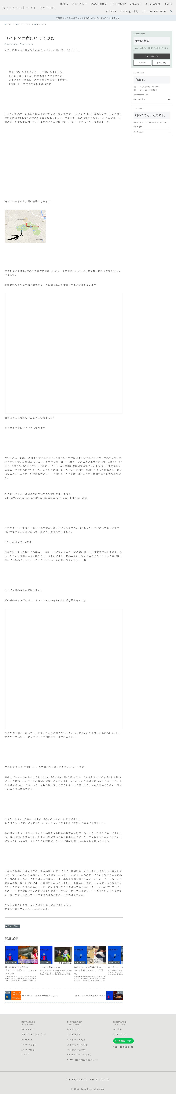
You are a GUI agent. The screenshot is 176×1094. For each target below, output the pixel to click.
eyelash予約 (161, 63)
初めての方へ (152, 127)
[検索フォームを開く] (171, 11)
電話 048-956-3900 (152, 94)
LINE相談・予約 (123, 1041)
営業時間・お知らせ (77, 1045)
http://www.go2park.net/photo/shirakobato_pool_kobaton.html (47, 498)
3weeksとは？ (29, 1045)
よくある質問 (152, 132)
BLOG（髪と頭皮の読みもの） (83, 1060)
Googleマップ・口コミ (79, 1055)
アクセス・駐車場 (76, 1050)
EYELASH (27, 1039)
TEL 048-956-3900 (123, 1047)
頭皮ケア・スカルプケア (33, 1034)
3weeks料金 (28, 1050)
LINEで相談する (152, 56)
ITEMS (25, 1055)
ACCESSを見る (152, 99)
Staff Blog (13, 926)
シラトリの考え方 (76, 1039)
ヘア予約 (142, 63)
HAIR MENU (28, 1029)
